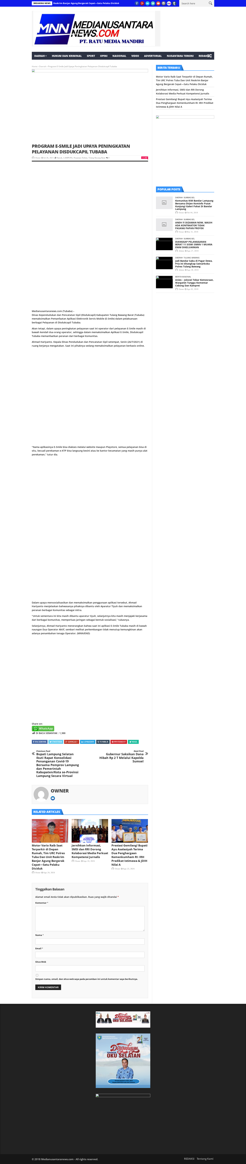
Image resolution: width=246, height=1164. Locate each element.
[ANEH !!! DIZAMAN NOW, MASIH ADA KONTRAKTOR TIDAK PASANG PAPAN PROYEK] (164, 224)
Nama (39, 935)
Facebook (40, 742)
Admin (181, 251)
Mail (134, 742)
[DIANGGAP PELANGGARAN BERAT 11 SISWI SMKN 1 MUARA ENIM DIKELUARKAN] (164, 244)
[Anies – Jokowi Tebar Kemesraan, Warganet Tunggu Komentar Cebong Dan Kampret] (164, 282)
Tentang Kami (205, 1158)
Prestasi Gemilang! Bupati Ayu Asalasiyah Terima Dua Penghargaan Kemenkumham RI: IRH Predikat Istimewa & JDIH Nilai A (129, 855)
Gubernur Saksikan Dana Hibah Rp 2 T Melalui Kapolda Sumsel (121, 756)
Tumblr (103, 742)
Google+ (73, 742)
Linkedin (89, 742)
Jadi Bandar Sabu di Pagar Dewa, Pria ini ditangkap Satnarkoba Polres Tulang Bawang (194, 263)
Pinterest (120, 742)
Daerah (39, 55)
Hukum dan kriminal (67, 55)
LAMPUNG (68, 158)
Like (145, 157)
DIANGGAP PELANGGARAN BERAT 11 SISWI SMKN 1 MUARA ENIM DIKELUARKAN (193, 244)
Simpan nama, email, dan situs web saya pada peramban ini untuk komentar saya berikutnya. (86, 979)
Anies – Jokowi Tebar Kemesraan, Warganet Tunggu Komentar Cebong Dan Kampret (194, 282)
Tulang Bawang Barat (97, 158)
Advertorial (153, 55)
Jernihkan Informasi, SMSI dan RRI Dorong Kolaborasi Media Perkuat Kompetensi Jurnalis (90, 851)
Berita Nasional (183, 277)
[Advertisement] (90, 190)
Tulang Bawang (192, 258)
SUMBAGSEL (189, 198)
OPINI (103, 55)
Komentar (41, 902)
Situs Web (40, 961)
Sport (91, 55)
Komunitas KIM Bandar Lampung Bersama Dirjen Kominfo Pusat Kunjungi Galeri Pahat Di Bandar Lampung (194, 205)
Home (34, 66)
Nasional (119, 55)
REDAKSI (204, 55)
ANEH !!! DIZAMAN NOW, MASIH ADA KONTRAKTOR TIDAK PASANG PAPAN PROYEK (193, 225)
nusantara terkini (180, 55)
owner (37, 158)
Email (39, 948)
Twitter (57, 742)
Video (135, 55)
